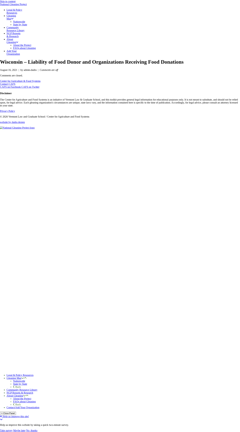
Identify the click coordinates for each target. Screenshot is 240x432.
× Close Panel (8, 413)
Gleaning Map (14, 378)
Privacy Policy (7, 111)
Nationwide (19, 381)
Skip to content (8, 1)
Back (18, 386)
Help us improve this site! (16, 416)
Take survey (6, 430)
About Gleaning (15, 395)
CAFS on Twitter (30, 87)
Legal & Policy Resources (20, 375)
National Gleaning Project (13, 4)
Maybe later (19, 430)
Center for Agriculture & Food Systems (20, 81)
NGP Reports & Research (20, 392)
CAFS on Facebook (10, 87)
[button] (22, 378)
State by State (20, 384)
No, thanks (31, 430)
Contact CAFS (7, 84)
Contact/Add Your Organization (23, 407)
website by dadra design (12, 122)
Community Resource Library (22, 389)
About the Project (22, 398)
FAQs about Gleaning (24, 401)
